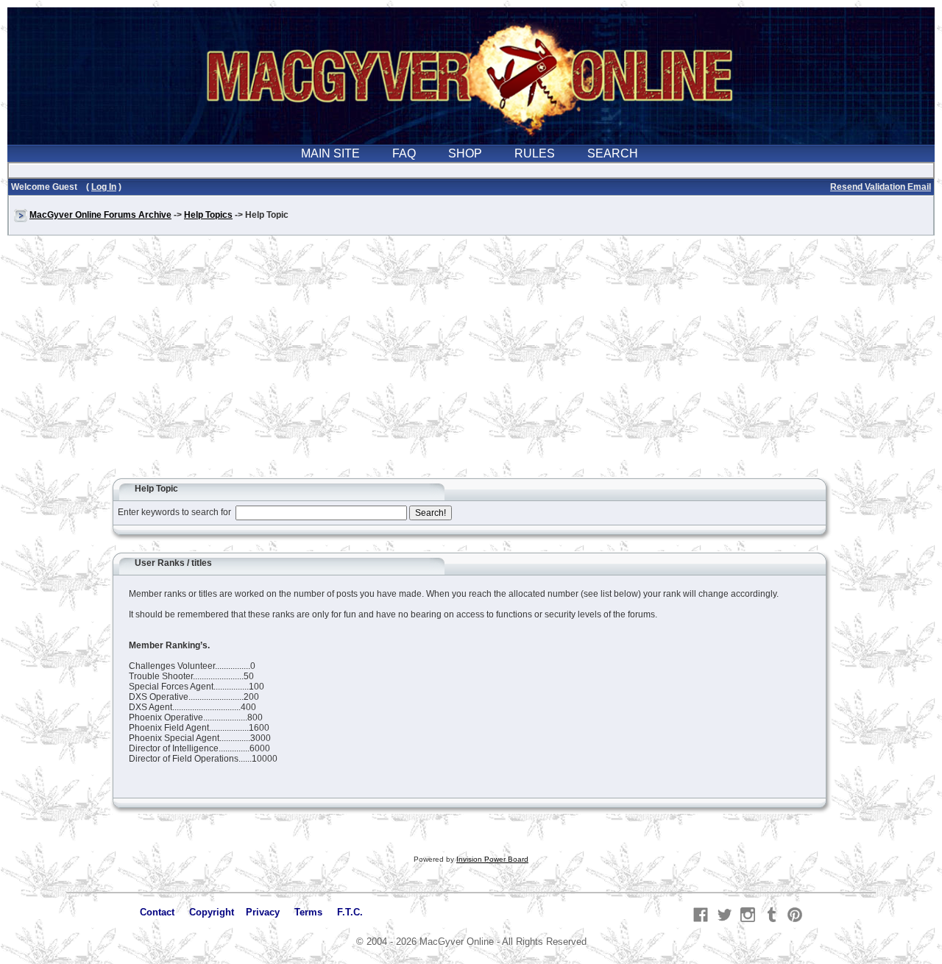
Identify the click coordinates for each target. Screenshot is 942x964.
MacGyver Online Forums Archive (100, 215)
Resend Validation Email (880, 187)
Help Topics (208, 215)
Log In (103, 187)
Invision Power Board (492, 859)
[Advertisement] (471, 364)
